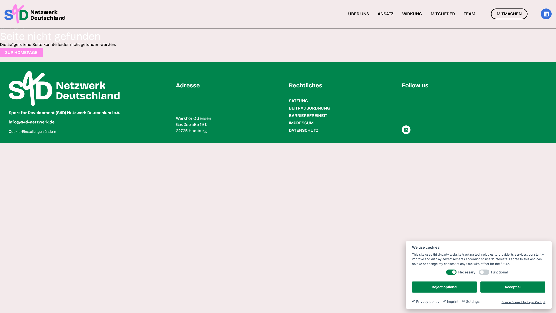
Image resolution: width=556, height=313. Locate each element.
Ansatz (386, 13)
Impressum (301, 122)
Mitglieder (443, 13)
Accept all (513, 287)
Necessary (466, 272)
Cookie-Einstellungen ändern (32, 131)
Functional (499, 272)
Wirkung (412, 13)
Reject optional (444, 287)
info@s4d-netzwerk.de (32, 122)
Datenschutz (303, 130)
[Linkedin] (546, 13)
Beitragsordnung (309, 108)
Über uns (358, 13)
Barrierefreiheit (308, 115)
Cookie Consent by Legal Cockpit (523, 302)
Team (469, 13)
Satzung (298, 100)
